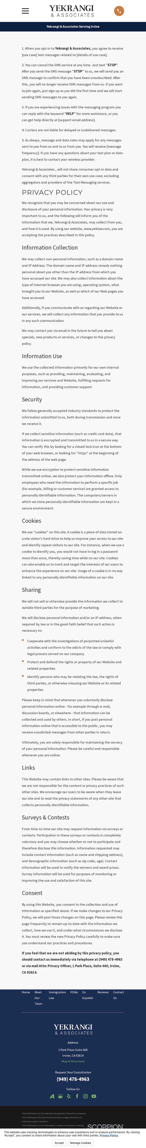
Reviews (103, 992)
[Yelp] (69, 1096)
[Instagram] (85, 1096)
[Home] (71, 11)
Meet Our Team (38, 998)
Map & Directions (73, 1061)
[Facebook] (77, 1096)
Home (26, 992)
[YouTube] (94, 1096)
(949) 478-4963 (73, 1079)
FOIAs (74, 992)
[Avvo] (52, 1096)
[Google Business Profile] (60, 1096)
